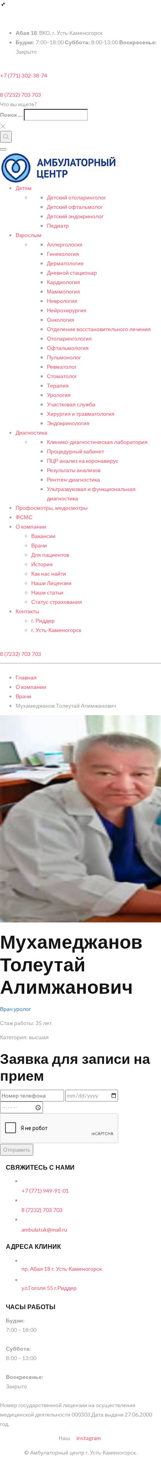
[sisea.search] (6, 137)
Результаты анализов (73, 470)
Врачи (39, 545)
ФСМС (24, 517)
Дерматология (65, 263)
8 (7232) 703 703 (20, 94)
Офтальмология (68, 347)
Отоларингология (69, 338)
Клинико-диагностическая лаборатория (97, 441)
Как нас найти (48, 573)
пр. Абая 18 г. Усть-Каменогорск (61, 1268)
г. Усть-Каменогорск (56, 630)
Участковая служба (71, 404)
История (42, 564)
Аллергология (64, 244)
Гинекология (63, 253)
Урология (59, 394)
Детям (24, 188)
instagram (88, 1438)
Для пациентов (50, 554)
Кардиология (63, 282)
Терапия (58, 385)
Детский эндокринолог (75, 216)
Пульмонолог (64, 357)
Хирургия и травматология (80, 413)
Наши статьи (47, 592)
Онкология (60, 319)
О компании (31, 526)
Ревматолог (62, 366)
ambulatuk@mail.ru (44, 1229)
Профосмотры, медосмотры (52, 507)
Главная (26, 677)
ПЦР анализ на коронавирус (82, 460)
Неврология (62, 300)
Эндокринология (68, 423)
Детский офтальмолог (75, 206)
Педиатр (58, 225)
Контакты (27, 611)
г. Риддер (43, 620)
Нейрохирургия (66, 310)
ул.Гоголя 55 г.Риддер (49, 1287)
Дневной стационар (72, 272)
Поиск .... (11, 114)
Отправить (16, 1149)
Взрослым (28, 235)
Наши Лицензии (51, 583)
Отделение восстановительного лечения (99, 329)
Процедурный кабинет (75, 451)
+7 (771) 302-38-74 (23, 75)
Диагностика (31, 432)
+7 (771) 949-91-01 (45, 1190)
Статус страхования (56, 601)
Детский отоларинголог (76, 197)
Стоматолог (62, 376)
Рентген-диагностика (73, 479)
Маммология (63, 291)
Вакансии (43, 536)
